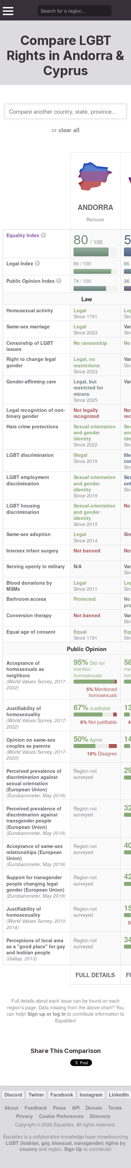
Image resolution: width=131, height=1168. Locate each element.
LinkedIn (119, 1094)
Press (59, 1107)
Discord (13, 1094)
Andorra (95, 207)
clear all (69, 130)
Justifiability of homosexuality (23, 711)
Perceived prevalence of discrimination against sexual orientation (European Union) (33, 780)
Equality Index (22, 235)
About (11, 1107)
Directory (100, 1116)
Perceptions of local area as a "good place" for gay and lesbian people (35, 946)
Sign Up (73, 1149)
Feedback (36, 1107)
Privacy (24, 1116)
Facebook (61, 1094)
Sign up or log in (47, 1013)
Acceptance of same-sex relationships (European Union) (34, 852)
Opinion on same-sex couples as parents (30, 742)
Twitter (36, 1094)
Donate (94, 1107)
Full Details (95, 975)
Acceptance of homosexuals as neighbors (25, 668)
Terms (115, 1107)
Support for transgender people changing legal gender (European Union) (35, 883)
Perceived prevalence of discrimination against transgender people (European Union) (33, 817)
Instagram (91, 1094)
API (76, 1107)
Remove (95, 219)
